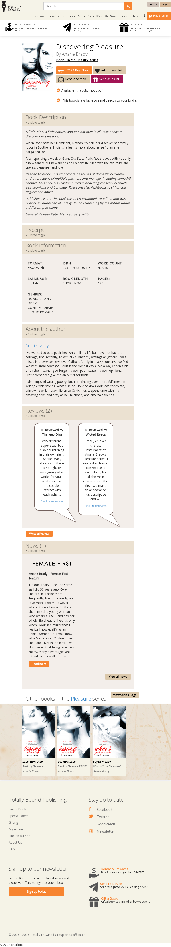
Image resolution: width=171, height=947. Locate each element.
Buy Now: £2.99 (102, 761)
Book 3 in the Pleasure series (77, 60)
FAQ (12, 849)
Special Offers (95, 16)
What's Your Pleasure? (107, 766)
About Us (15, 842)
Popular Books (160, 15)
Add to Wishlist (111, 70)
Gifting (13, 822)
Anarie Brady (75, 54)
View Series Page (124, 695)
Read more (39, 664)
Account (153, 4)
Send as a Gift (109, 79)
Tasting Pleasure (33, 766)
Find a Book (17, 809)
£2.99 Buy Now (76, 70)
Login (165, 4)
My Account (17, 829)
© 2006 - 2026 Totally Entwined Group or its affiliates (47, 935)
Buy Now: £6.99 (67, 761)
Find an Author (77, 16)
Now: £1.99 (33, 761)
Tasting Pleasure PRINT (72, 766)
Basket (136, 16)
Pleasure (81, 698)
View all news (118, 676)
